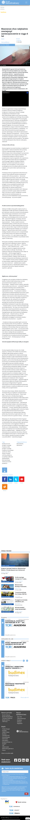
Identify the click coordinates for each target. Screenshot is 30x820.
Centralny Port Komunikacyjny (6, 736)
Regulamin (19, 723)
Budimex (4, 734)
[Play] (4, 104)
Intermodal (5, 739)
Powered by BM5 (16, 817)
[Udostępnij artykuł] (10, 480)
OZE (3, 745)
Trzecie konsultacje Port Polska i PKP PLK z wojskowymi (21, 594)
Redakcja (19, 720)
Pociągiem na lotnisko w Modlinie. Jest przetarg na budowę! (21, 601)
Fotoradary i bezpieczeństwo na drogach (7, 742)
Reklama (19, 722)
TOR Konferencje (21, 718)
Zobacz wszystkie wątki (7, 753)
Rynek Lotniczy (6, 720)
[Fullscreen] (26, 104)
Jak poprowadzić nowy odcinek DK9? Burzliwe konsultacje (21, 609)
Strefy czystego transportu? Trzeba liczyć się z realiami (20, 578)
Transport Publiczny (7, 718)
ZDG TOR (19, 717)
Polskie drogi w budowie (6, 729)
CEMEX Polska (5, 732)
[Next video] (8, 104)
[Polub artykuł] (4, 480)
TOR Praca (4, 721)
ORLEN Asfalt (5, 747)
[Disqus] (15, 528)
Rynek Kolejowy (6, 715)
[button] (23, 663)
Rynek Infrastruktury (7, 716)
